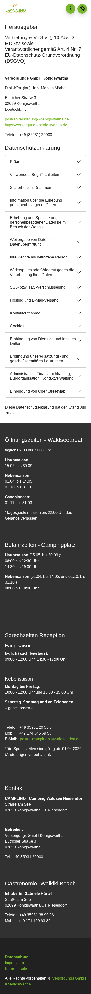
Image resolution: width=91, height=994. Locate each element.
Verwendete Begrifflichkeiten (34, 175)
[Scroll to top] (80, 983)
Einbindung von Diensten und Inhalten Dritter (43, 341)
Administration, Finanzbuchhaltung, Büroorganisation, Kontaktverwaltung (42, 376)
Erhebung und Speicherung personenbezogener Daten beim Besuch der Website (38, 222)
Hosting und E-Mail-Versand (34, 300)
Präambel (18, 162)
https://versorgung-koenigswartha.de (36, 125)
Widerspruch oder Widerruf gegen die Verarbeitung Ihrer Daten (42, 272)
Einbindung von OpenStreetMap (37, 391)
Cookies (17, 326)
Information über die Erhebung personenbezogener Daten (36, 202)
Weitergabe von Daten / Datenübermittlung (30, 242)
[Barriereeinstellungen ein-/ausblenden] (70, 9)
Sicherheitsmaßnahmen (30, 187)
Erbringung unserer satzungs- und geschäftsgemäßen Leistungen (39, 358)
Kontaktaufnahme (25, 313)
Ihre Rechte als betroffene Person (38, 257)
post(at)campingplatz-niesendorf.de (50, 739)
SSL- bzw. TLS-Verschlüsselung (38, 287)
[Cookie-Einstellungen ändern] (82, 9)
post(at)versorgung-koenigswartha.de (37, 119)
